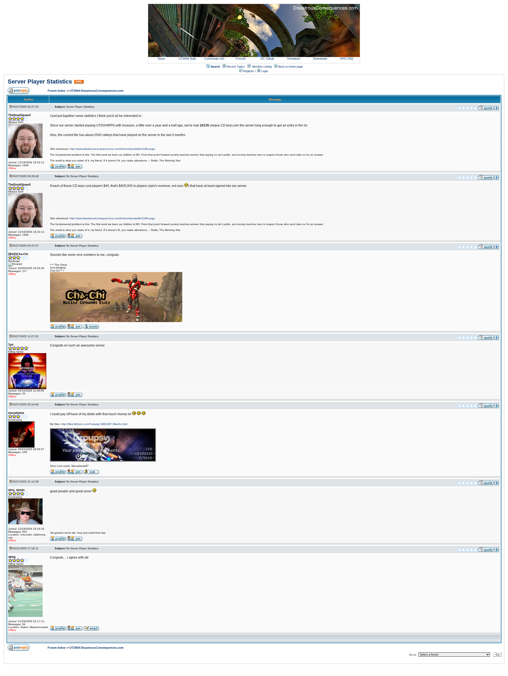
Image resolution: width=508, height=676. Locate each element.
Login (264, 71)
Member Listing (262, 66)
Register (248, 71)
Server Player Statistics (40, 81)
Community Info (214, 58)
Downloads (320, 58)
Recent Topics (235, 66)
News (161, 58)
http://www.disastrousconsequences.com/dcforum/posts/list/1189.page (112, 148)
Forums (241, 58)
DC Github (267, 58)
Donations (293, 58)
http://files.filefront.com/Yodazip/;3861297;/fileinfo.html (94, 424)
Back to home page (290, 66)
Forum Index (57, 90)
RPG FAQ (346, 58)
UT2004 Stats (188, 58)
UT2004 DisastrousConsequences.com (97, 90)
